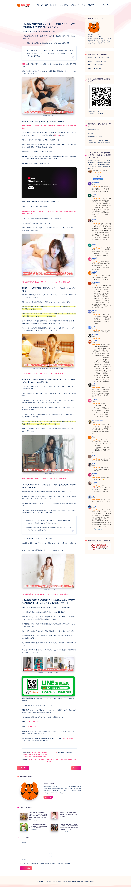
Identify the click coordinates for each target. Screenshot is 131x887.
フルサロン (53, 5)
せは (93, 384)
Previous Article (23, 768)
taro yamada (96, 282)
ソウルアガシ (40, 759)
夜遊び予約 (91, 5)
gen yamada (95, 182)
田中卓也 (94, 219)
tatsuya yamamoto (97, 420)
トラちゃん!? (39, 5)
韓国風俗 (24, 64)
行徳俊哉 (94, 482)
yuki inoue (95, 334)
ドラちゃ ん (55, 759)
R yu (93, 463)
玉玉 (93, 326)
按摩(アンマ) (41, 754)
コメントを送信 (26, 868)
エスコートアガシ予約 (102, 5)
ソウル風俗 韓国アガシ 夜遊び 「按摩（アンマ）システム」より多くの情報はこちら (46, 282)
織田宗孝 (94, 258)
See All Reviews (99, 530)
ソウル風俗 (28, 754)
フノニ (94, 506)
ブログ (83, 5)
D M (93, 455)
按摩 (46, 5)
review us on (97, 179)
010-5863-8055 (32, 726)
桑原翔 (94, 244)
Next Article (76, 768)
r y (93, 496)
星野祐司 (94, 272)
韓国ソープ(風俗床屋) (34, 756)
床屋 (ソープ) (75, 5)
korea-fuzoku (49, 783)
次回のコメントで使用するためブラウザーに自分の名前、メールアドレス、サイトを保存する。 (46, 863)
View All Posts (48, 797)
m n (93, 436)
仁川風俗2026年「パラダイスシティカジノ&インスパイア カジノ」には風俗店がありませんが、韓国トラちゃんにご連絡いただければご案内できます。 (38, 816)
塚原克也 (94, 473)
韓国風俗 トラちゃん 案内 (100, 170)
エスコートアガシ (64, 5)
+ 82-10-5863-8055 (33, 722)
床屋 (66, 759)
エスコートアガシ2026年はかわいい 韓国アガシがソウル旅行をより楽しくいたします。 (69, 814)
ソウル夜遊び (48, 759)
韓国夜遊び (43, 756)
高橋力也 (94, 399)
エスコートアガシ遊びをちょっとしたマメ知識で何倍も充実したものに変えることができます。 (38, 826)
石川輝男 (94, 340)
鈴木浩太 (94, 310)
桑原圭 (94, 194)
